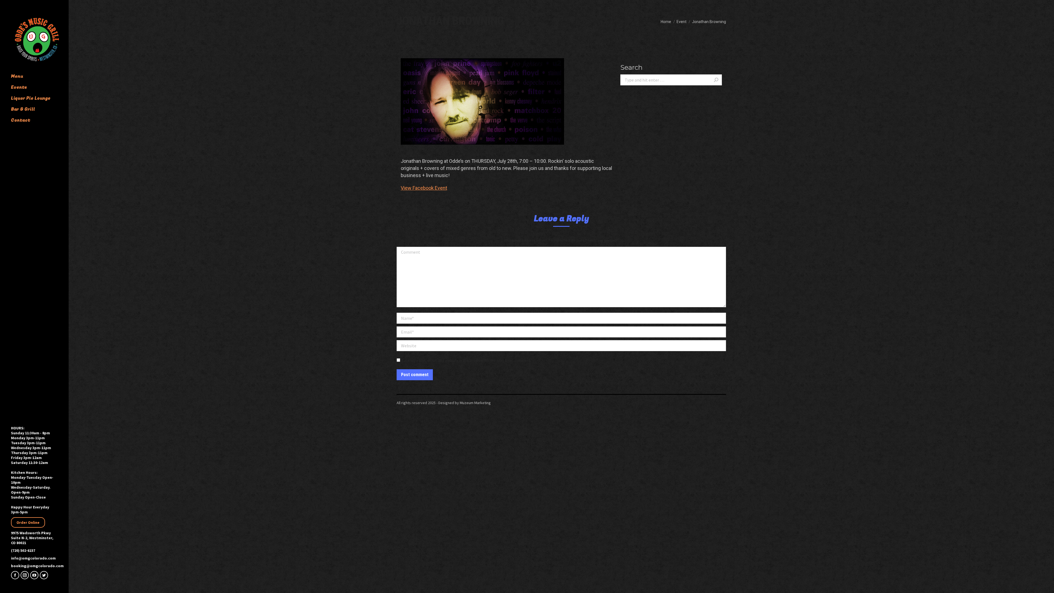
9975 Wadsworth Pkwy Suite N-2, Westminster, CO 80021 (32, 537)
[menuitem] (40, 76)
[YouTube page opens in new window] (34, 575)
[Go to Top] (1045, 584)
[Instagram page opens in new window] (25, 575)
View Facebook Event (424, 188)
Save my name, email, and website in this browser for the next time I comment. (466, 360)
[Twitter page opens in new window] (44, 575)
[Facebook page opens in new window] (15, 575)
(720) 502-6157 (23, 550)
